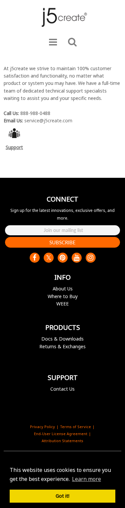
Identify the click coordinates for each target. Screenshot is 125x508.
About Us (63, 288)
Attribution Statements (62, 440)
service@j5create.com (48, 120)
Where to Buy (63, 296)
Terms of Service (75, 426)
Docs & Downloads (62, 339)
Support (14, 147)
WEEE (62, 303)
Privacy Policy (42, 426)
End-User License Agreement (60, 433)
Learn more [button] (86, 479)
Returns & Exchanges (62, 346)
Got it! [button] (62, 496)
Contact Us (62, 389)
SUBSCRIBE (62, 242)
